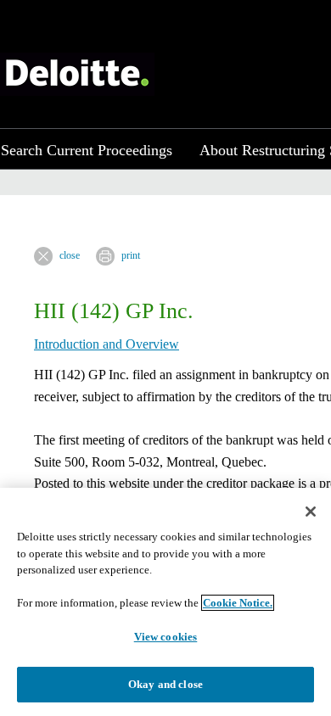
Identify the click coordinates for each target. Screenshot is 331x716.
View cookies (166, 636)
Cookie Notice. (237, 602)
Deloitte (77, 74)
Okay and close (165, 684)
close (69, 255)
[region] (165, 602)
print (130, 255)
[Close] (310, 511)
